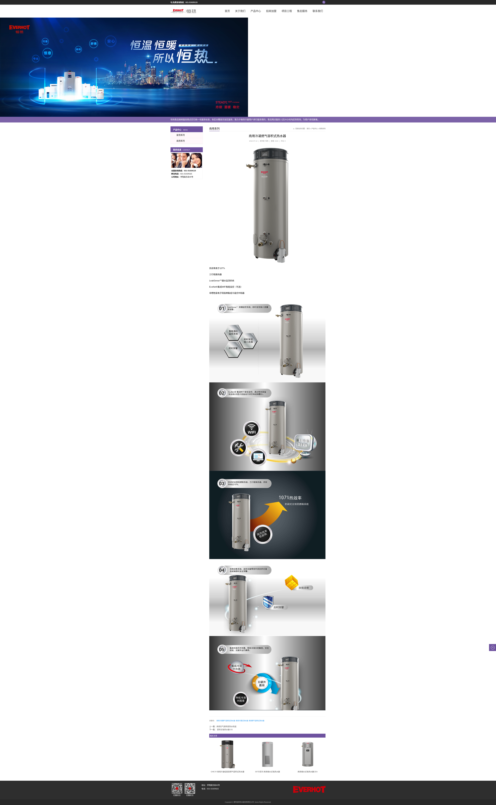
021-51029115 (191, 2)
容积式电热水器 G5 (225, 730)
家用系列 (180, 135)
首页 (227, 11)
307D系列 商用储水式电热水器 (267, 772)
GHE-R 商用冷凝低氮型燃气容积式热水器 (227, 772)
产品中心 (256, 11)
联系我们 (318, 11)
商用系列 (322, 129)
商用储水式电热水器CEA (307, 772)
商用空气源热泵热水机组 (226, 726)
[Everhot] (183, 11)
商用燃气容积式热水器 (256, 721)
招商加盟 (271, 11)
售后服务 (302, 11)
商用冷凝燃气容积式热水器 (225, 721)
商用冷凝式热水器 (242, 721)
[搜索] (324, 2)
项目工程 (287, 11)
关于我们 (240, 11)
